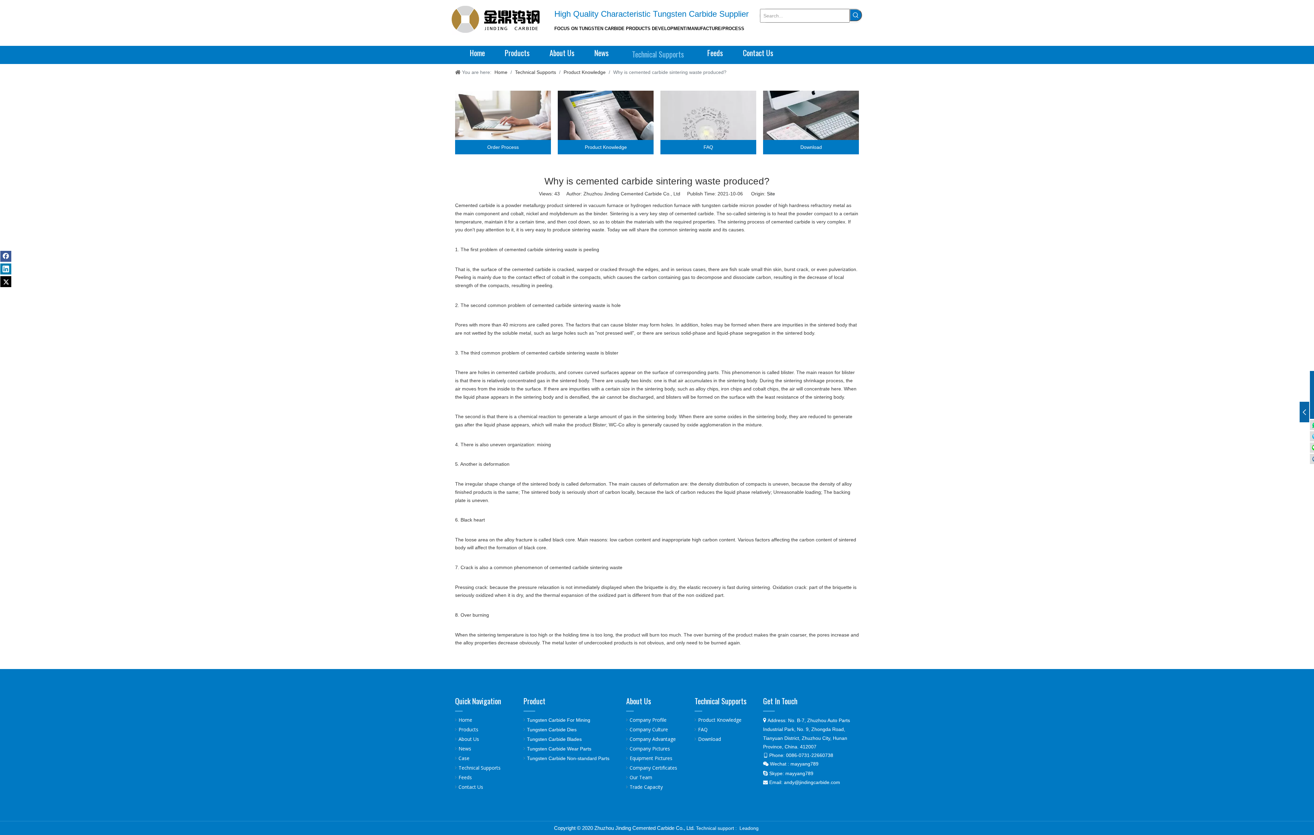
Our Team (641, 777)
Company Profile (648, 720)
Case (464, 758)
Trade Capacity (646, 787)
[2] (606, 122)
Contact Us (471, 787)
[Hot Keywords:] (856, 15)
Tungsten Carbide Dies (552, 729)
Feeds (465, 777)
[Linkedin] (5, 269)
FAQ (703, 729)
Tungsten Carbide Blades (554, 739)
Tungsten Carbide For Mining (558, 720)
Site (771, 193)
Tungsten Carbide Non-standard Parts (568, 758)
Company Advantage (653, 739)
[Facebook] (5, 256)
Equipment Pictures (651, 758)
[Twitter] (5, 281)
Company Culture (649, 729)
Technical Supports (480, 768)
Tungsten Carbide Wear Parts (559, 749)
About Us (469, 739)
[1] (503, 122)
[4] (811, 122)
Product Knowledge (720, 720)
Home (465, 720)
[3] (708, 122)
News (465, 748)
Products (468, 729)
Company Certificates (653, 768)
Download (709, 739)
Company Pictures (650, 748)
